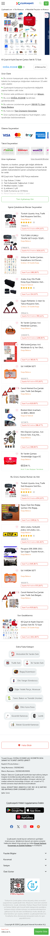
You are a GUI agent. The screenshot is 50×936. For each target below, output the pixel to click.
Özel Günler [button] (8, 871)
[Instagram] (25, 826)
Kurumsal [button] (7, 859)
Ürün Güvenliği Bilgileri (40, 159)
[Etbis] (17, 886)
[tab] (25, 853)
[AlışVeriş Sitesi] (46, 3)
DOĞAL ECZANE (10, 67)
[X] (18, 826)
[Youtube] (32, 826)
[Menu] (3, 3)
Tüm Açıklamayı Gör (25, 199)
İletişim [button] (6, 865)
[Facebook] (12, 826)
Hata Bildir (26, 745)
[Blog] (38, 826)
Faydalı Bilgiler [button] (9, 853)
